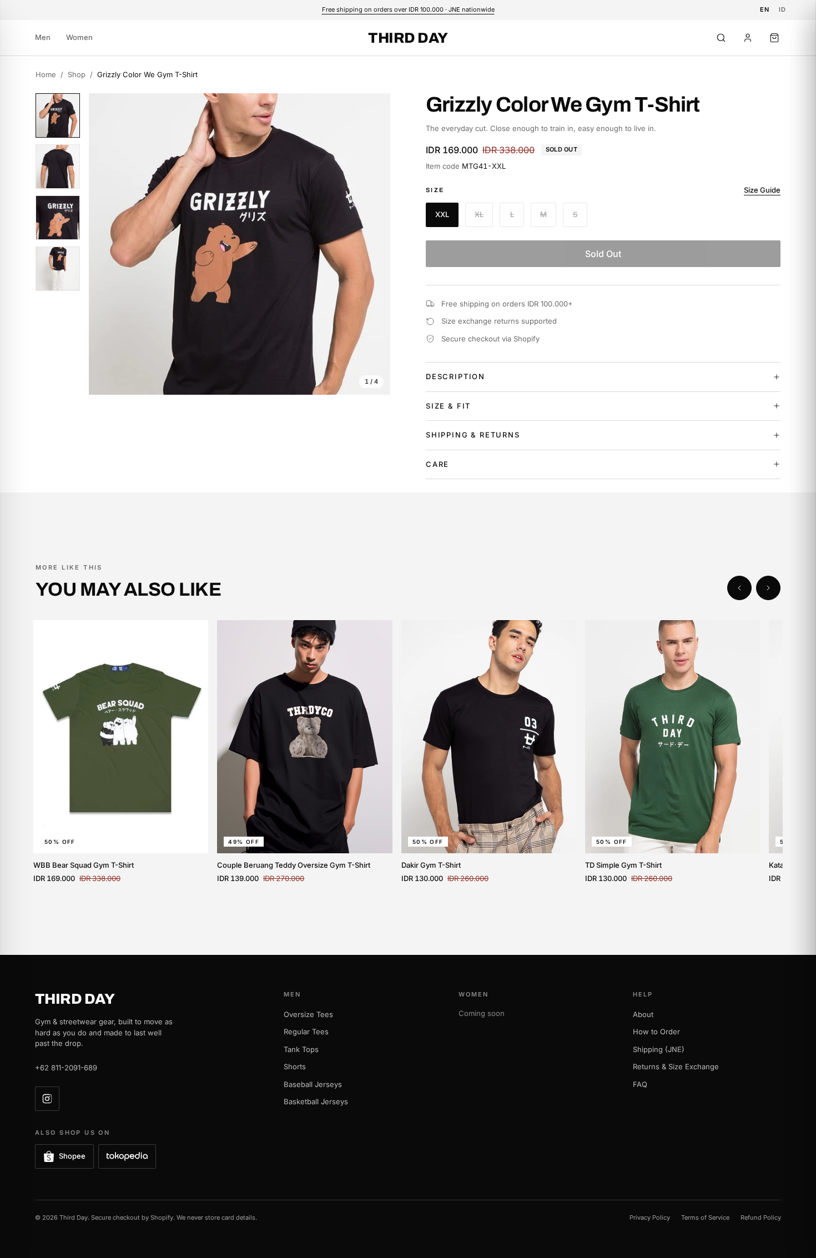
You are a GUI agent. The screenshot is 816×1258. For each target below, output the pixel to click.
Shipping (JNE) (658, 1049)
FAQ (640, 1084)
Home (46, 74)
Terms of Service (705, 1217)
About (643, 1014)
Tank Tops (301, 1049)
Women (79, 37)
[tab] (58, 115)
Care (437, 464)
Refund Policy (761, 1217)
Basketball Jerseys (316, 1101)
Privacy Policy (649, 1217)
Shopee (72, 1155)
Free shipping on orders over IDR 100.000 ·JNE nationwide (408, 9)
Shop (76, 74)
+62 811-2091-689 (66, 1067)
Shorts (295, 1066)
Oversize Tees (308, 1014)
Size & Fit (448, 405)
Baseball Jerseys (313, 1084)
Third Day (407, 38)
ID (783, 9)
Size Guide (762, 189)
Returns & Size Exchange (676, 1066)
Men (43, 37)
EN (765, 9)
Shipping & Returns (473, 434)
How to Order (656, 1031)
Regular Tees (306, 1031)
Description (455, 376)
